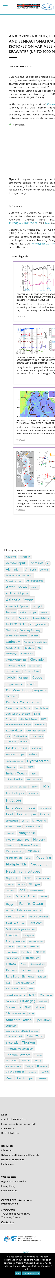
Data (4, 1114)
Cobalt (10, 677)
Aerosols (37, 563)
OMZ (8, 896)
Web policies (8, 1176)
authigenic (37, 606)
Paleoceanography (29, 910)
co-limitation (34, 665)
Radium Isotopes (32, 970)
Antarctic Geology (14, 580)
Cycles (32, 684)
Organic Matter (25, 896)
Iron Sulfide (33, 793)
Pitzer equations (36, 941)
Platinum (10, 946)
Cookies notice (9, 1190)
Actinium (11, 556)
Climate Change (15, 665)
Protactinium (31, 957)
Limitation (12, 820)
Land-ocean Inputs (20, 807)
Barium (11, 612)
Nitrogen (34, 884)
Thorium (28, 1042)
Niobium (10, 884)
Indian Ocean (16, 773)
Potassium (34, 946)
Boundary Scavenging (16, 635)
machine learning (13, 826)
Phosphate (12, 935)
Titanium (26, 1060)
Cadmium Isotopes (35, 641)
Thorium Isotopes (18, 1055)
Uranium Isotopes (15, 1071)
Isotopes (14, 799)
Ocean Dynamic (36, 890)
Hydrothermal (38, 760)
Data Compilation (18, 690)
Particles (35, 922)
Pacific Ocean (31, 903)
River (32, 994)
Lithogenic (39, 820)
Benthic (10, 618)
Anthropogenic (34, 580)
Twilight (29, 1066)
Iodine (34, 786)
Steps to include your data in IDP (18, 1123)
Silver (31, 1013)
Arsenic (34, 587)
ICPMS (30, 767)
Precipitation (11, 951)
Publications (7, 1164)
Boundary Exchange (30, 630)
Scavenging (27, 1001)
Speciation (43, 1020)
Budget (34, 635)
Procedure (26, 951)
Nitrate (21, 884)
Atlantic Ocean (19, 599)
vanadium (32, 1071)
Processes (40, 951)
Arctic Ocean (16, 586)
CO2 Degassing (13, 671)
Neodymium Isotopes (23, 871)
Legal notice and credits (13, 1181)
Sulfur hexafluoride (14, 1036)
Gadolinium (11, 741)
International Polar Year (16, 786)
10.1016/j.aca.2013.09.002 (23, 223)
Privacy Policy (8, 1185)
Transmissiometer (13, 1066)
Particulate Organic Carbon (20, 929)
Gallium (24, 741)
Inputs (34, 773)
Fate (8, 736)
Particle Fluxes (15, 923)
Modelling (43, 857)
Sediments (13, 1007)
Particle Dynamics (38, 916)
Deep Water (40, 690)
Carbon (29, 647)
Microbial (34, 850)
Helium (33, 754)
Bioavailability (41, 618)
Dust (37, 713)
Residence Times (15, 988)
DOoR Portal (7, 1128)
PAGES (9, 910)
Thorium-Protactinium (19, 1048)
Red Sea (42, 976)
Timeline (38, 1055)
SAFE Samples (46, 994)
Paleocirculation (15, 916)
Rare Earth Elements (20, 976)
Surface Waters (35, 1036)
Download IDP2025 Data (14, 1119)
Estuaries (40, 724)
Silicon (39, 1007)
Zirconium (41, 1078)
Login (26, 1251)
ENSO (43, 719)
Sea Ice (43, 1000)
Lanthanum (45, 807)
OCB (22, 890)
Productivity (12, 957)
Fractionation (37, 736)
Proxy (23, 963)
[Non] (51, 1265)
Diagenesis (11, 695)
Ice (21, 766)
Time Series (12, 1060)
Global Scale (17, 747)
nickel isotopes (43, 878)
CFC (40, 648)
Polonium (22, 946)
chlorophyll (11, 653)
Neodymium (41, 864)
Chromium (27, 653)
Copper (38, 677)
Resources (7, 1145)
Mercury (39, 839)
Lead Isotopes (26, 814)
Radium (11, 970)
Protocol (11, 963)
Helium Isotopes (14, 761)
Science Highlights (22, 66)
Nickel (27, 878)
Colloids (23, 677)
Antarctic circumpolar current (19, 575)
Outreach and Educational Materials (20, 1154)
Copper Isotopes (14, 684)
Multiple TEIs (16, 864)
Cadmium (13, 641)
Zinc (9, 1078)
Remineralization (24, 982)
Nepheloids (12, 878)
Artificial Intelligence (17, 593)
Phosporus (28, 935)
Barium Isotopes (28, 612)
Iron (45, 785)
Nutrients (10, 890)
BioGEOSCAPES (16, 624)
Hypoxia (11, 766)
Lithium (25, 820)
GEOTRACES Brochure (12, 1159)
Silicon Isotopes (15, 1013)
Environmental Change (18, 724)
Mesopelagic (11, 845)
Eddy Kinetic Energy (28, 719)
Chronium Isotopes (16, 659)
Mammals (10, 833)
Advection (25, 556)
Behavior (44, 612)
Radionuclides (37, 963)
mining (28, 857)
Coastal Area (32, 671)
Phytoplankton (15, 941)
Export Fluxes (14, 730)
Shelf (28, 1007)
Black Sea (11, 630)
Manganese (27, 832)
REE (8, 982)
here (47, 223)
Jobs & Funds (7, 1150)
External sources (35, 730)
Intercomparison (34, 779)
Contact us (7, 1222)
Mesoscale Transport (30, 845)
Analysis (30, 569)
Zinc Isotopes (25, 1078)
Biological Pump (38, 624)
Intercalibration (14, 779)
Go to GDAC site (10, 1132)
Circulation (38, 659)
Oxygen (10, 904)
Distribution (41, 707)
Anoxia (44, 569)
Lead (9, 814)
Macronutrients (33, 826)
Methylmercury (15, 850)
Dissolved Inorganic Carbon (18, 708)
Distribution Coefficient (18, 713)
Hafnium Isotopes (15, 754)
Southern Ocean (19, 1019)
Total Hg (37, 1060)
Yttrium (44, 1071)
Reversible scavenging (15, 994)
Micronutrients (14, 857)
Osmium (43, 896)
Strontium (11, 1025)
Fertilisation (20, 736)
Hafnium (36, 748)
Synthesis (12, 1042)
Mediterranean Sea (17, 839)
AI (48, 563)
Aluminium (13, 569)
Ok (17, 1273)
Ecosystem (10, 719)
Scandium (11, 1000)
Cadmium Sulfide (13, 648)
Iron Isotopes (15, 793)
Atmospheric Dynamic (17, 606)
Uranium (42, 1066)
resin (31, 988)
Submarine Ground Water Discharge (22, 1030)
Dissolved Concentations (23, 702)
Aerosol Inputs (16, 563)
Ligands (44, 814)
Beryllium (24, 618)
